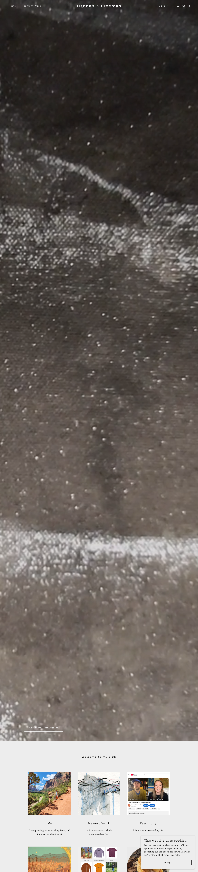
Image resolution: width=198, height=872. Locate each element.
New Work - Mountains (43, 727)
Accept (168, 862)
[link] (99, 6)
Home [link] (12, 6)
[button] (32, 6)
